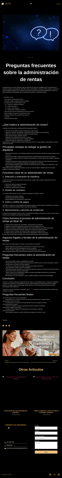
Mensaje (37, 441)
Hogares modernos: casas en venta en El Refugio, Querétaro (46, 411)
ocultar (11, 97)
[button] (31, 3)
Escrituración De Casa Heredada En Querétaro (15, 411)
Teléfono (37, 431)
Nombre (37, 426)
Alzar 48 (31, 289)
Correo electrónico (40, 436)
